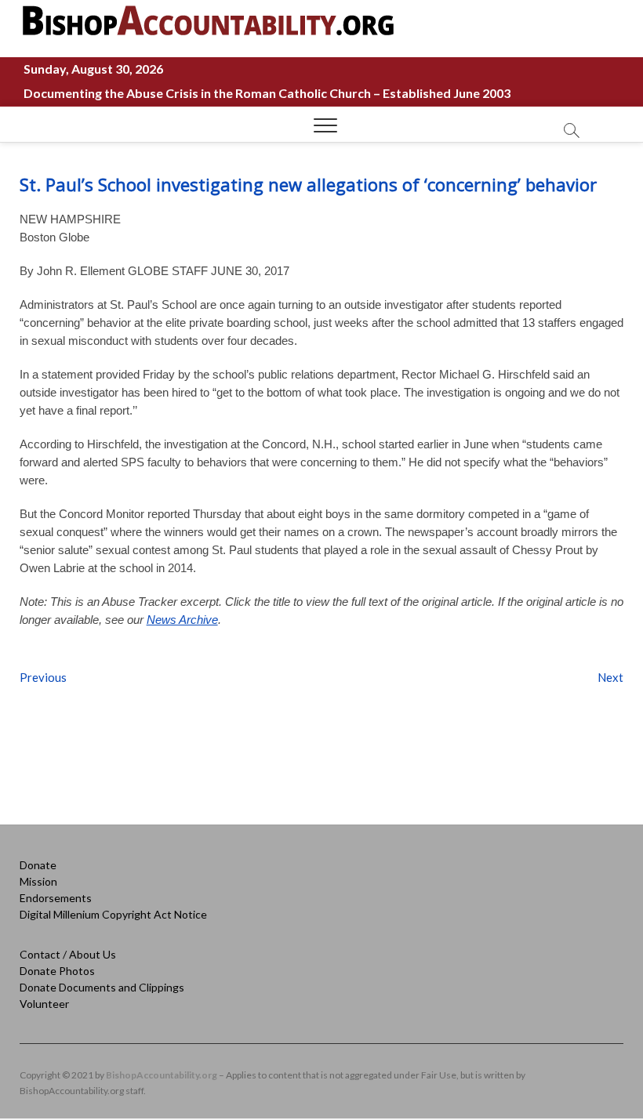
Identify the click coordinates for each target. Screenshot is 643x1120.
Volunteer (44, 1003)
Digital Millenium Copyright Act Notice (113, 914)
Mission (38, 881)
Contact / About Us (68, 954)
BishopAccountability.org (161, 1075)
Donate (38, 865)
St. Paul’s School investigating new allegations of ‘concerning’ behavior (308, 184)
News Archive (182, 619)
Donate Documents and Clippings (102, 987)
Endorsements (56, 897)
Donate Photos (57, 970)
